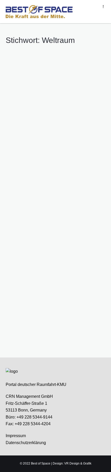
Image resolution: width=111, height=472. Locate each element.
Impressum (16, 435)
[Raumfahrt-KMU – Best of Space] (39, 11)
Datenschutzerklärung (26, 442)
